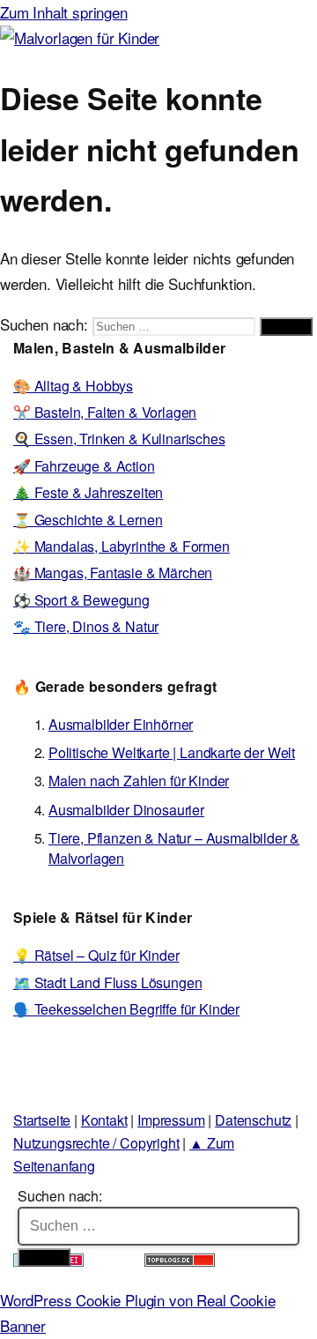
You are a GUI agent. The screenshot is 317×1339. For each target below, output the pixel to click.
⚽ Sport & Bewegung (81, 600)
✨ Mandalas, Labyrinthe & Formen (121, 546)
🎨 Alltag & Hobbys (73, 386)
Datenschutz (253, 1120)
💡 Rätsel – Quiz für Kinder (96, 955)
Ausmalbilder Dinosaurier (126, 810)
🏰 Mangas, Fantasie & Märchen (112, 572)
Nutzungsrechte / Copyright (96, 1143)
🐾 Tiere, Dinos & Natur (85, 626)
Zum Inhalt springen (64, 12)
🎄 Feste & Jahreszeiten (88, 492)
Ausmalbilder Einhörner (120, 724)
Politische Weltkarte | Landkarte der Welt (171, 752)
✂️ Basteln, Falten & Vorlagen (104, 412)
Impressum (170, 1120)
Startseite (41, 1120)
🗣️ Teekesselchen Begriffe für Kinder (126, 1009)
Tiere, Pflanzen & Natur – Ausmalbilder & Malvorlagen (173, 847)
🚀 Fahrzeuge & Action (84, 466)
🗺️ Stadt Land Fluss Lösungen (107, 982)
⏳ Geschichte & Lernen (87, 520)
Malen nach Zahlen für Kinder (138, 780)
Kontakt (104, 1120)
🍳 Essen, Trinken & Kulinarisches (119, 438)
